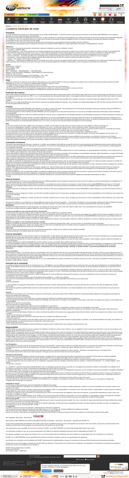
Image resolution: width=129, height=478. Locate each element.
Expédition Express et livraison (62, 463)
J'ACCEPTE (46, 471)
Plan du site (32, 463)
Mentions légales (10, 463)
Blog (30, 465)
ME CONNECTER (104, 5)
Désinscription (90, 459)
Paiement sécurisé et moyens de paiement (65, 462)
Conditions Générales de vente (14, 462)
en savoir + (64, 467)
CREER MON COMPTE (113, 5)
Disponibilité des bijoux (35, 462)
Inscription (81, 459)
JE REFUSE (58, 471)
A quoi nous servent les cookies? (15, 465)
